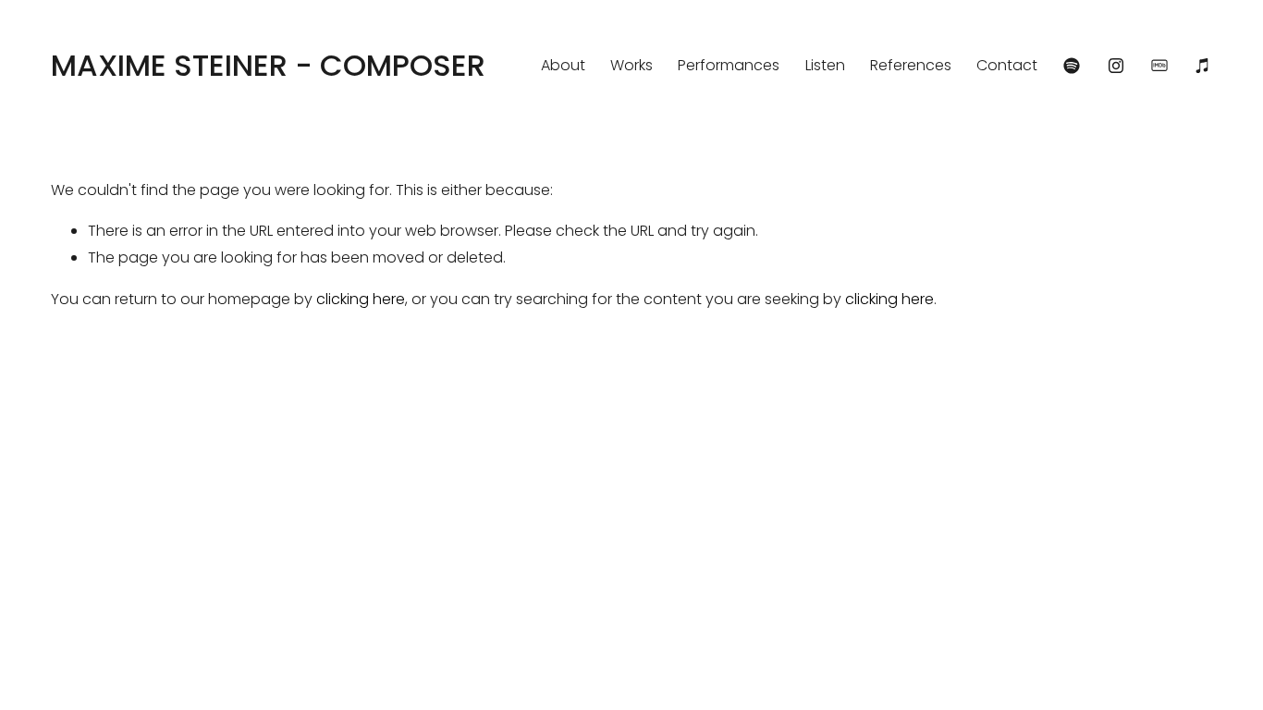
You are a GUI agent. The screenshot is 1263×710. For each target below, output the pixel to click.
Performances (728, 65)
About (563, 65)
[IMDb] (1159, 65)
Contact (1006, 65)
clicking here (360, 299)
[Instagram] (1116, 65)
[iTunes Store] (1203, 65)
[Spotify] (1071, 65)
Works (631, 65)
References (910, 65)
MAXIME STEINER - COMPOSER (268, 65)
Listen (825, 65)
